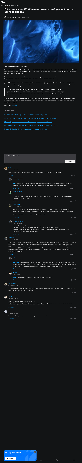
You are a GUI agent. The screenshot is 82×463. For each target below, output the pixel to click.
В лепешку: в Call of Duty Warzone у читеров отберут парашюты (26, 115)
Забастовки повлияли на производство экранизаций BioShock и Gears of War (30, 118)
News (6, 5)
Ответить (11, 175)
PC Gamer (14, 105)
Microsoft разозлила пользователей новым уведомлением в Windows (28, 122)
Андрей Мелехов (17, 191)
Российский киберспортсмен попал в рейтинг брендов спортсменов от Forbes (31, 125)
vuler (9, 167)
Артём (15, 272)
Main (2, 5)
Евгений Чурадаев (18, 179)
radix (9, 311)
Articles (11, 5)
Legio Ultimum (16, 204)
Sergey (15, 257)
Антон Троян (12, 283)
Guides (17, 5)
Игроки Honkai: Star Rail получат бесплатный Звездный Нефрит (25, 129)
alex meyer (11, 237)
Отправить (70, 161)
